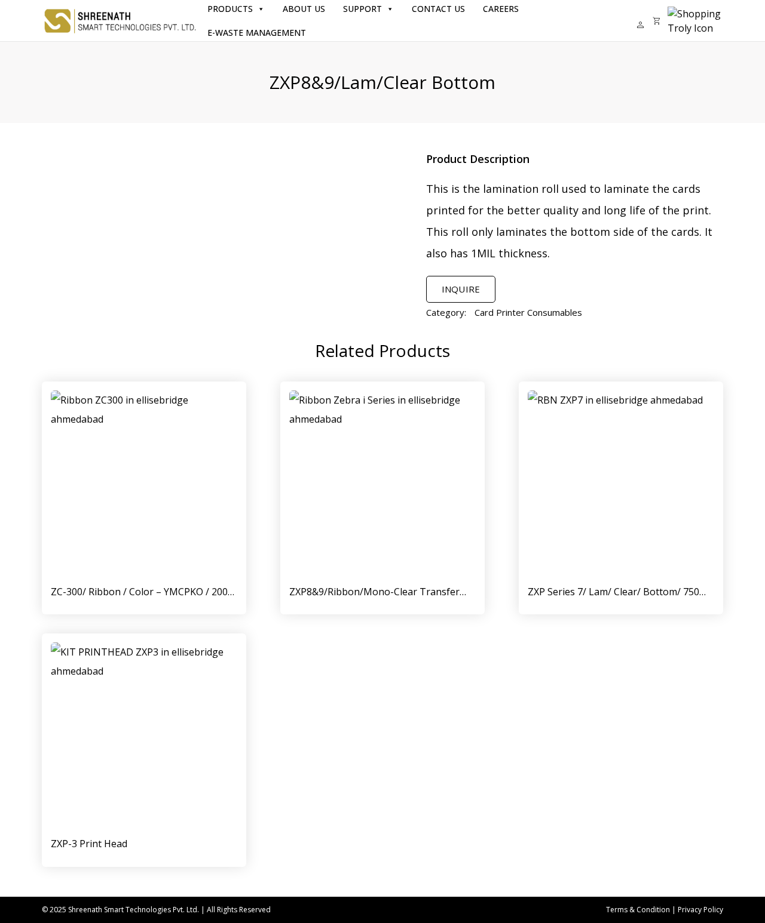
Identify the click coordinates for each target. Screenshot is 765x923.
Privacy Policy (700, 909)
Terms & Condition (638, 909)
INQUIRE (461, 289)
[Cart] (656, 20)
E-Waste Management (256, 32)
